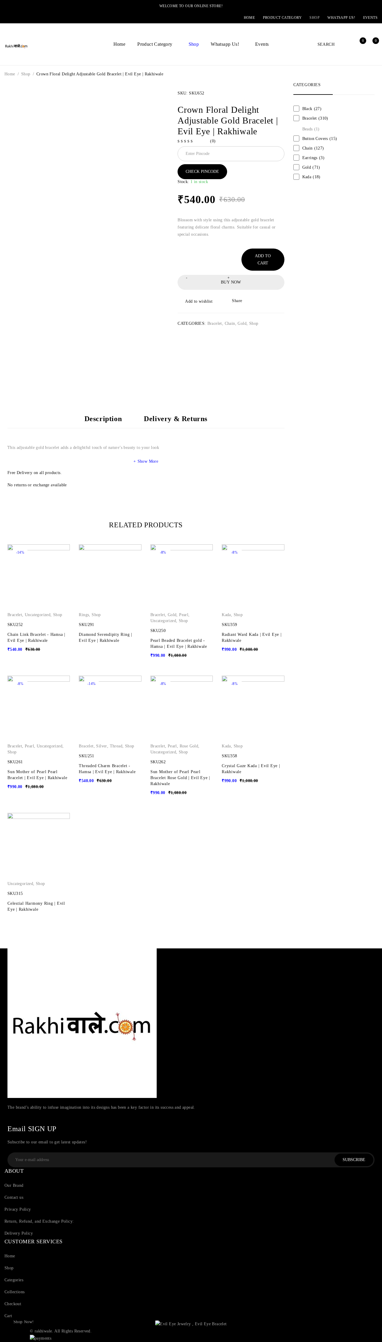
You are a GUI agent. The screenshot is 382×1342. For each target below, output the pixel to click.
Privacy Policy (17, 1209)
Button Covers (319, 138)
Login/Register (346, 44)
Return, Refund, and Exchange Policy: (39, 1221)
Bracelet (214, 323)
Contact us (13, 1197)
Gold (242, 323)
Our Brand (14, 1185)
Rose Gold (189, 746)
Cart (8, 1316)
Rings (84, 615)
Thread (116, 746)
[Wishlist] (195, 301)
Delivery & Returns (175, 418)
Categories (13, 1280)
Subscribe (354, 1159)
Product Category (282, 18)
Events (370, 18)
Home (249, 18)
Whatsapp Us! (341, 18)
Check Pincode (202, 171)
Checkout (12, 1304)
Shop (314, 18)
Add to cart (263, 259)
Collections (14, 1292)
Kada (226, 615)
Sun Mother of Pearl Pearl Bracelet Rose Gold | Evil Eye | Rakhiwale (180, 778)
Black (312, 108)
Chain (230, 323)
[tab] (103, 421)
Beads (311, 129)
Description (103, 418)
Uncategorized (37, 615)
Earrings (313, 158)
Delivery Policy (18, 1233)
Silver (101, 746)
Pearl (183, 615)
